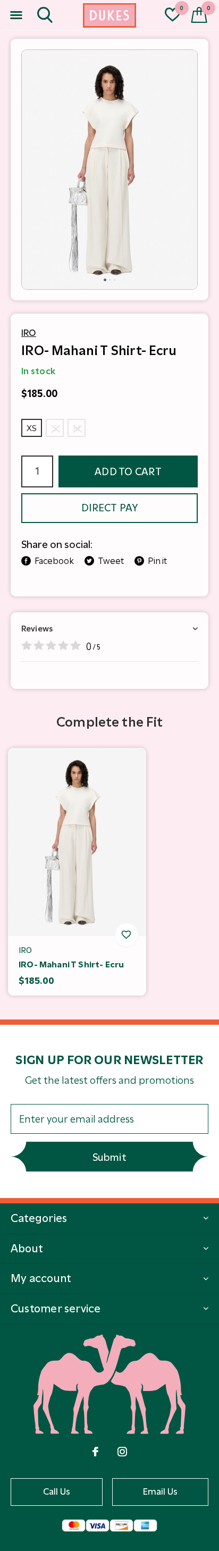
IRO (28, 332)
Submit (109, 1157)
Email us (160, 1491)
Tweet (111, 560)
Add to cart (128, 472)
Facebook (54, 560)
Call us (57, 1491)
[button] (16, 15)
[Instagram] (122, 1451)
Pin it (157, 560)
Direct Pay (109, 508)
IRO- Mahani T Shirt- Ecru (71, 964)
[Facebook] (95, 1451)
